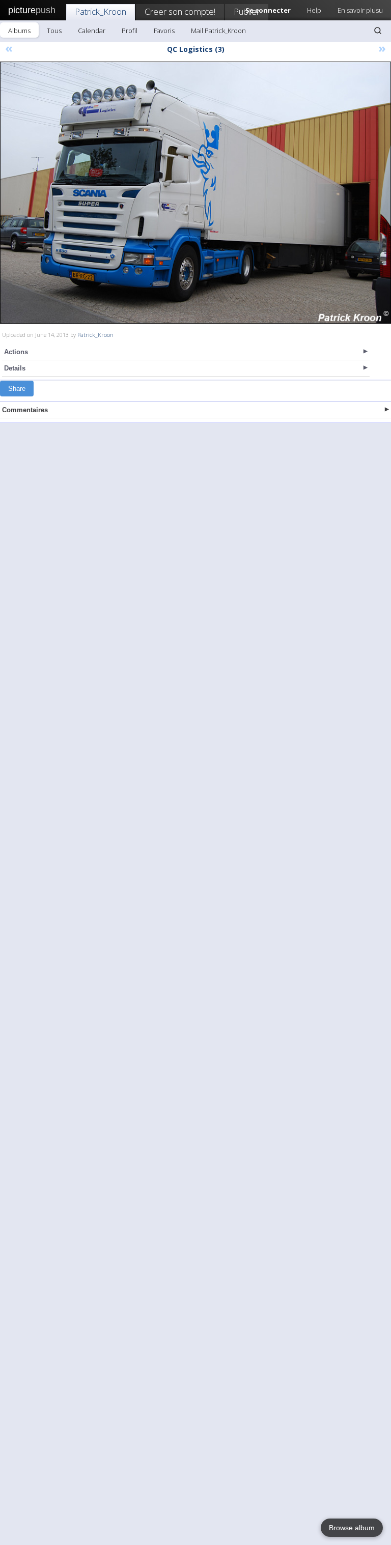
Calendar (91, 30)
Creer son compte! (180, 11)
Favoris (164, 30)
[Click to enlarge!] (195, 193)
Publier (247, 11)
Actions (16, 352)
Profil (129, 30)
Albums (19, 30)
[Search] (378, 30)
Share (16, 388)
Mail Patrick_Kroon (218, 30)
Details (14, 368)
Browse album (352, 1528)
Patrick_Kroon (100, 11)
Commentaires (25, 410)
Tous (54, 30)
